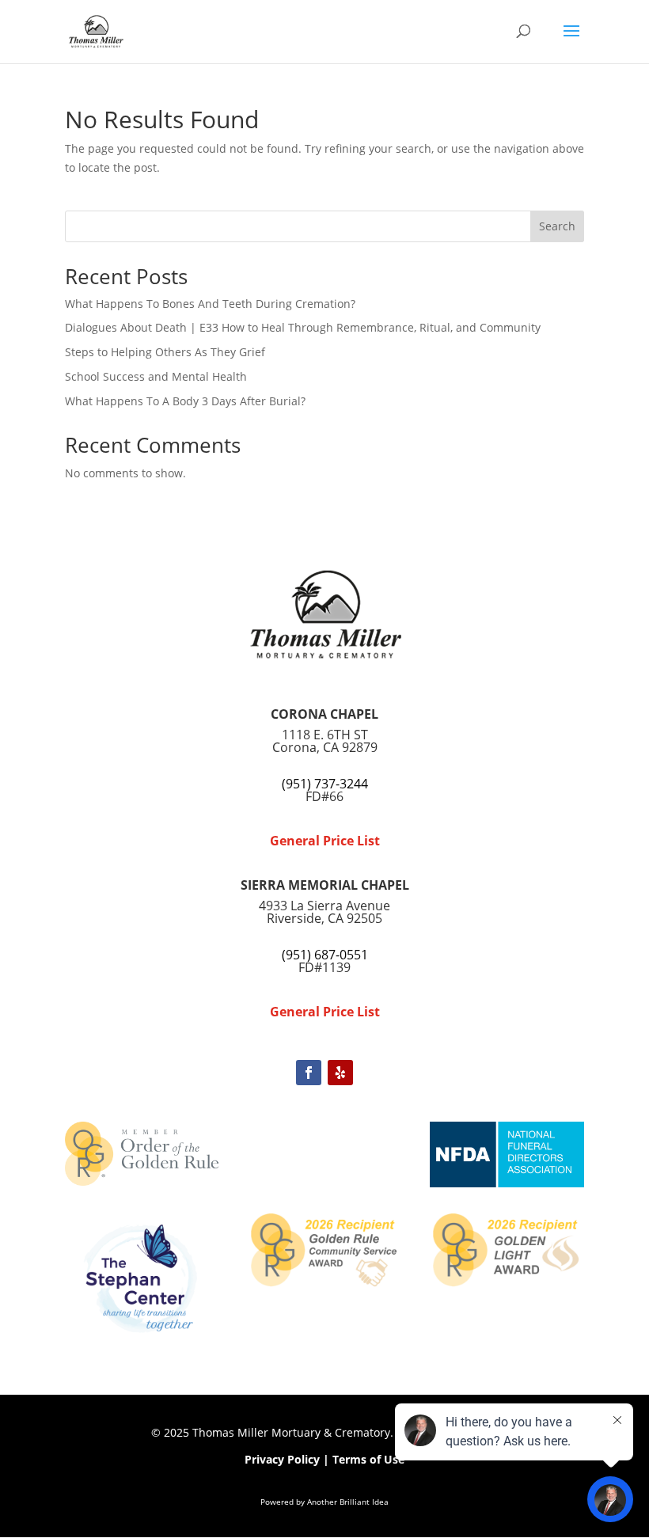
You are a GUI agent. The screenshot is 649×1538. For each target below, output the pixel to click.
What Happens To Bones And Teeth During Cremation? (210, 303)
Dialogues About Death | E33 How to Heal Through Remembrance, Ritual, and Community (303, 327)
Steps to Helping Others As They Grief (165, 351)
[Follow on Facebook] (308, 1072)
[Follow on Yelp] (340, 1072)
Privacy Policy (282, 1459)
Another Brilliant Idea (348, 1501)
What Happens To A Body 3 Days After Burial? (185, 400)
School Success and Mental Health (156, 376)
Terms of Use (368, 1459)
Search (557, 226)
